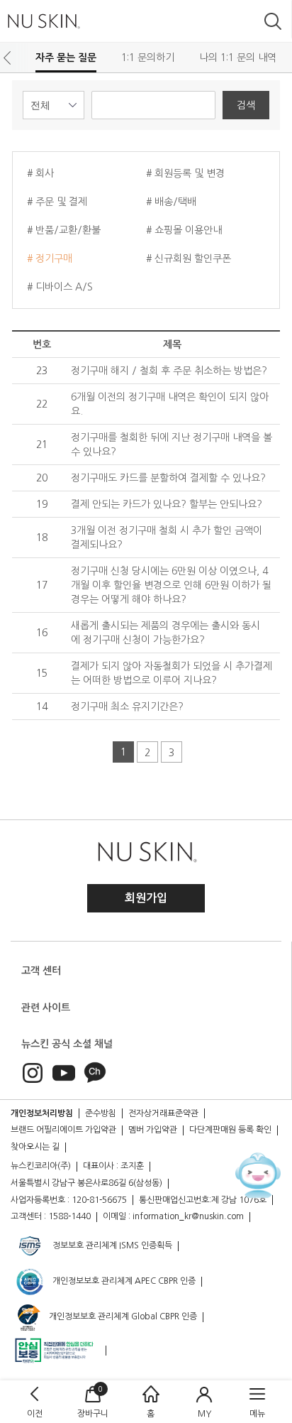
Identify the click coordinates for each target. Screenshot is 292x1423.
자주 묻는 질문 (65, 57)
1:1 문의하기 (147, 57)
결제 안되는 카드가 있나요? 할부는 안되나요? (166, 504)
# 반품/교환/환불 (64, 230)
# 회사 (40, 173)
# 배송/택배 (171, 202)
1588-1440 (69, 1216)
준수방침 (100, 1113)
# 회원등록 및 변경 (185, 173)
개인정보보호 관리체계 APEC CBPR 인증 (123, 1281)
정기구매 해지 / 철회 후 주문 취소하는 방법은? (169, 371)
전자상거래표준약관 (163, 1113)
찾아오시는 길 (35, 1147)
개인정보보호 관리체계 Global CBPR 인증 (122, 1316)
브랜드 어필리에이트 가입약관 (63, 1129)
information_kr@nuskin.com (188, 1216)
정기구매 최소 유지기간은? (127, 707)
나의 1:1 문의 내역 (237, 57)
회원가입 (146, 898)
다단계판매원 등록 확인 (230, 1129)
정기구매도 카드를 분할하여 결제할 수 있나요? (168, 478)
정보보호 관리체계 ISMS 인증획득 (111, 1245)
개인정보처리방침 (42, 1113)
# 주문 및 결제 (57, 202)
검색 (246, 105)
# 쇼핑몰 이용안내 (184, 230)
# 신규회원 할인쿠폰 (188, 258)
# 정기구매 (49, 258)
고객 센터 (41, 971)
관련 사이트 (45, 1008)
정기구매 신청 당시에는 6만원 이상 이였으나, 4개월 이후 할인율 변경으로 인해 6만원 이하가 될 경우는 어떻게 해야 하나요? (171, 585)
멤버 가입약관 (152, 1129)
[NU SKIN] (43, 21)
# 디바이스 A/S (60, 287)
